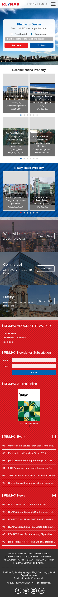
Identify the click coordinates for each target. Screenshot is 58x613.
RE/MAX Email (31, 556)
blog (34, 591)
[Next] (54, 408)
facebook (18, 591)
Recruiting (7, 342)
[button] (21, 158)
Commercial (41, 34)
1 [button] (21, 115)
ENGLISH (43, 4)
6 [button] (37, 115)
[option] (15, 93)
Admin (41, 563)
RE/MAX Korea (42, 553)
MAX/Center (9, 560)
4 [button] (30, 115)
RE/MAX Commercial (25, 563)
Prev (4, 408)
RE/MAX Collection (45, 560)
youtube (26, 591)
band (41, 591)
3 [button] (27, 115)
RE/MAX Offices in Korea (20, 553)
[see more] (54, 436)
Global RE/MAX (25, 560)
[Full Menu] (53, 4)
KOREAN (31, 4)
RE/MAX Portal (14, 556)
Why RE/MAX (9, 333)
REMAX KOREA (11, 4)
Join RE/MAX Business (14, 337)
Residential (21, 34)
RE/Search (46, 556)
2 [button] (24, 115)
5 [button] (33, 115)
